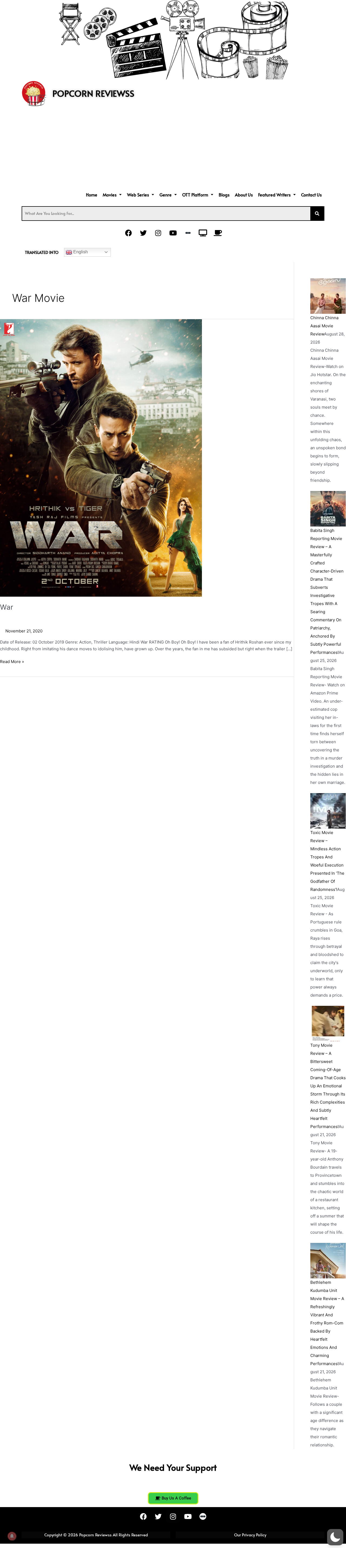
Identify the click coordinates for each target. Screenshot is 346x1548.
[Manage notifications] (12, 1536)
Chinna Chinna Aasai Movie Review (324, 326)
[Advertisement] (173, 150)
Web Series (138, 195)
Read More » (12, 661)
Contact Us (311, 195)
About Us (244, 195)
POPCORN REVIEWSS (93, 93)
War (6, 607)
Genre (165, 195)
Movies (110, 195)
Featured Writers (274, 195)
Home (91, 195)
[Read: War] (101, 457)
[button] (112, 194)
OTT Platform (195, 195)
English (80, 252)
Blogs (224, 195)
